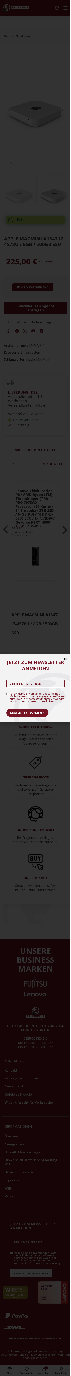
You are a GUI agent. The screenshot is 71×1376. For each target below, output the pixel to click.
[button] (66, 659)
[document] (35, 688)
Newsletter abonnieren (27, 712)
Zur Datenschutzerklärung (38, 701)
